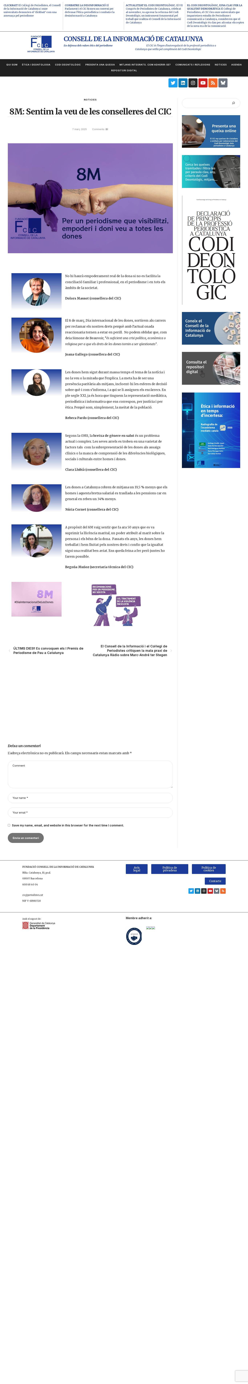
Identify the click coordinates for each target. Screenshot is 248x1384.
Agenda (236, 64)
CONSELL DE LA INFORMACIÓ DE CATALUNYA (133, 39)
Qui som (11, 64)
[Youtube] (203, 82)
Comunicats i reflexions (192, 64)
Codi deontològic (68, 64)
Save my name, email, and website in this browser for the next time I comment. (68, 825)
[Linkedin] (183, 82)
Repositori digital (124, 70)
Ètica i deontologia (36, 64)
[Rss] (212, 82)
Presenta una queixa (100, 64)
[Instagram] (193, 82)
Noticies (221, 64)
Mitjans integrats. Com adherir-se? (145, 64)
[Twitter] (173, 82)
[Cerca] (233, 103)
